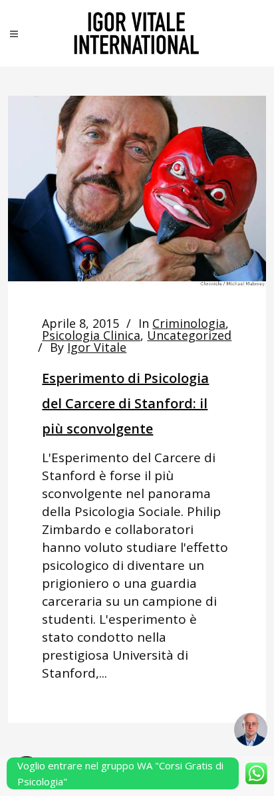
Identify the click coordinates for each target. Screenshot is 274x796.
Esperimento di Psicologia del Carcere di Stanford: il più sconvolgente (125, 403)
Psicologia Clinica (91, 335)
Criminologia (188, 323)
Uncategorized (189, 335)
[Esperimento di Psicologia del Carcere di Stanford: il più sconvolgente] (136, 191)
